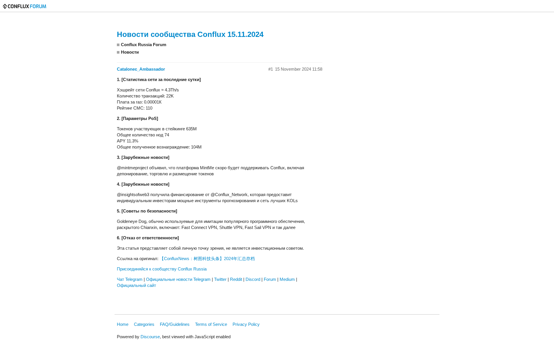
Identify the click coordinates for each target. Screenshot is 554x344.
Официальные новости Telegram (178, 279)
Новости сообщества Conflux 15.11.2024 (190, 34)
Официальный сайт (136, 285)
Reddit (236, 279)
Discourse (150, 336)
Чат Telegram (130, 279)
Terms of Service (211, 324)
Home (122, 324)
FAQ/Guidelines (175, 324)
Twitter (220, 279)
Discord (253, 279)
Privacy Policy (246, 324)
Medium (287, 279)
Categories (144, 324)
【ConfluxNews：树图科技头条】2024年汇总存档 (207, 258)
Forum (270, 279)
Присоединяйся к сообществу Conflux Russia (162, 268)
